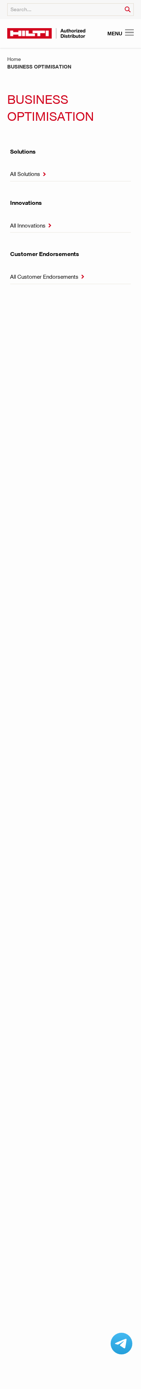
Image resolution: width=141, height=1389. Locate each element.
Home (14, 59)
